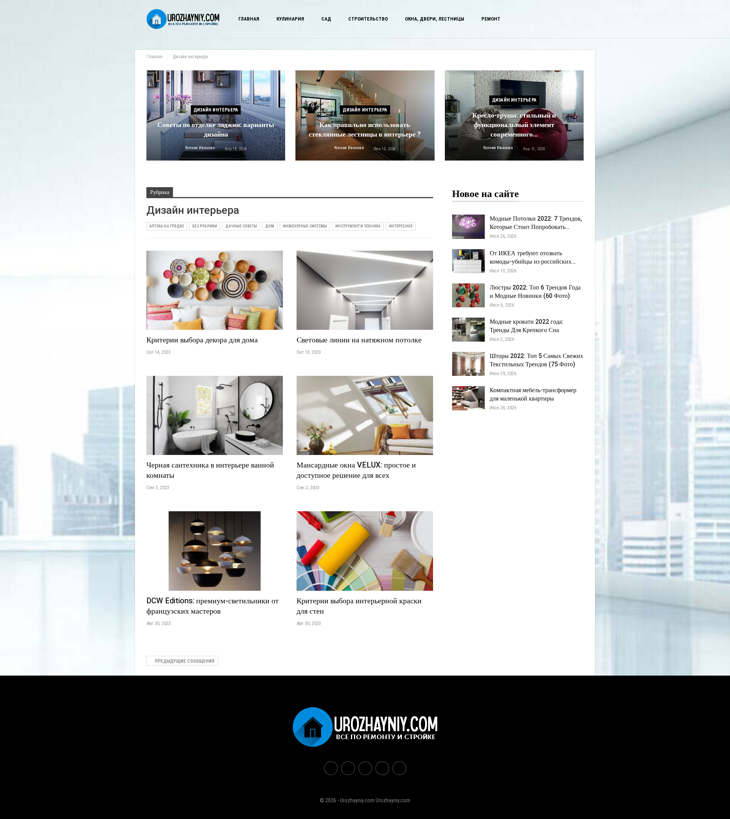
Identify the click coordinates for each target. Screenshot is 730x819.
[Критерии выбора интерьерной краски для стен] (365, 550)
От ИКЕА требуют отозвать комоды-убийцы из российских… (533, 257)
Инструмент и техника (358, 226)
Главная (248, 19)
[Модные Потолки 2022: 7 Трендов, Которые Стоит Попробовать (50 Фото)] (468, 227)
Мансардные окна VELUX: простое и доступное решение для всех (356, 470)
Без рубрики (204, 226)
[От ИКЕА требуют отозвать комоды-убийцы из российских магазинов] (468, 261)
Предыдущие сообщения (184, 661)
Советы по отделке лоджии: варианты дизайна (215, 130)
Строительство (368, 19)
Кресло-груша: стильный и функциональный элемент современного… (514, 125)
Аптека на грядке (166, 226)
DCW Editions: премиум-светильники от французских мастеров (212, 606)
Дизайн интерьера (216, 110)
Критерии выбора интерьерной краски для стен (359, 606)
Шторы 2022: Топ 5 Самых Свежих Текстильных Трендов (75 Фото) (536, 360)
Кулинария (290, 19)
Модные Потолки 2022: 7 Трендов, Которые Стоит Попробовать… (536, 223)
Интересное (401, 226)
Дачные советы (241, 226)
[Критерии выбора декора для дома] (214, 290)
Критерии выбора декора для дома (202, 339)
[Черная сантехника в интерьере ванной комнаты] (214, 415)
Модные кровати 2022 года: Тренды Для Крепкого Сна (526, 326)
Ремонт (490, 19)
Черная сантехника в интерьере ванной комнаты (210, 470)
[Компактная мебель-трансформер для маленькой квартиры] (468, 398)
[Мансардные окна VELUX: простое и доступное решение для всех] (365, 415)
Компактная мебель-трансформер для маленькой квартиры (533, 394)
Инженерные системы (305, 226)
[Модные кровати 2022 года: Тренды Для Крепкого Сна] (468, 330)
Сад (326, 19)
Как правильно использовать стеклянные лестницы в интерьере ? (365, 130)
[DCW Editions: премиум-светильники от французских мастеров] (214, 550)
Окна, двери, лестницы (434, 19)
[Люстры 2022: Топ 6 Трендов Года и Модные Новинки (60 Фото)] (468, 295)
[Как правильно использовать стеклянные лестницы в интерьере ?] (365, 115)
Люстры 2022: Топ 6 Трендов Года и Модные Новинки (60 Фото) (535, 292)
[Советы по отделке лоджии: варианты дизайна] (216, 115)
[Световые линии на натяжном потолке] (365, 290)
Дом (270, 226)
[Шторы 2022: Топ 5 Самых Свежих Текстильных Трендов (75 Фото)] (468, 364)
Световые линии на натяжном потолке (359, 339)
